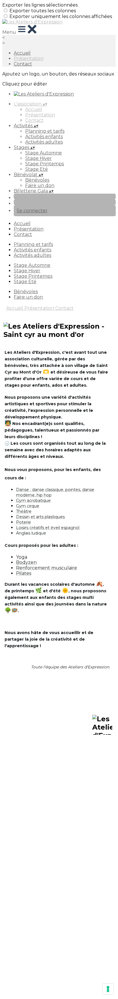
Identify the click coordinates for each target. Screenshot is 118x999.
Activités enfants (44, 136)
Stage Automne (43, 153)
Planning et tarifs (44, 131)
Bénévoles (37, 180)
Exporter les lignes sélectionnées (40, 5)
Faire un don (39, 185)
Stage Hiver (38, 158)
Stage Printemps (44, 163)
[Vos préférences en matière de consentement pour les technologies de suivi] (108, 989)
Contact (23, 64)
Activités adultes (44, 142)
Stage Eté (36, 169)
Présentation (29, 58)
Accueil (22, 53)
